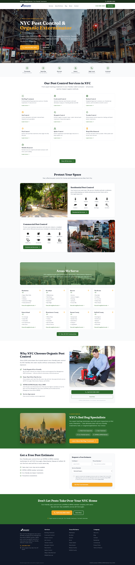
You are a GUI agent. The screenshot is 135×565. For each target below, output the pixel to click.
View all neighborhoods (28, 305)
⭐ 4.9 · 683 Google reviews (27, 33)
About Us (96, 532)
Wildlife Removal (49, 555)
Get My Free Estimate (81, 484)
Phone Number (97, 461)
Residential (96, 540)
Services (51, 6)
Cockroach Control (49, 535)
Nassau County (73, 547)
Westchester (72, 545)
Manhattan (72, 532)
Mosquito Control (49, 545)
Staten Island (72, 542)
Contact (76, 6)
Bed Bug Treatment (49, 532)
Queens (71, 537)
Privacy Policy (101, 479)
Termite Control (49, 542)
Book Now (110, 6)
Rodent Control (48, 537)
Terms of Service (98, 547)
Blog (66, 6)
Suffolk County (73, 550)
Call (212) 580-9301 (31, 47)
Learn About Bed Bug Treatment (83, 441)
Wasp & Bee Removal (50, 552)
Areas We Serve (59, 6)
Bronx (70, 540)
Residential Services (78, 212)
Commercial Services (31, 247)
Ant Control (48, 540)
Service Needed (76, 468)
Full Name (75, 461)
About (70, 6)
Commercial (97, 542)
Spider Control (48, 550)
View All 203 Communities (68, 334)
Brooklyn (71, 535)
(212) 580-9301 (111, 1)
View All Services (66, 161)
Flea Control (48, 547)
